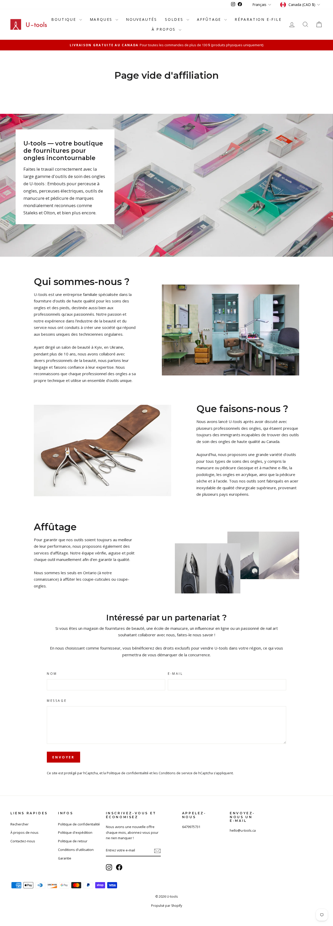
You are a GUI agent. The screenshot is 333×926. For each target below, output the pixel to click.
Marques (102, 19)
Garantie (64, 858)
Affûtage (210, 19)
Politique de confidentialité (128, 773)
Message (57, 700)
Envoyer (63, 757)
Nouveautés (141, 19)
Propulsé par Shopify (166, 905)
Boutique (64, 19)
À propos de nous (24, 832)
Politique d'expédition (75, 832)
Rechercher (19, 824)
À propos (164, 29)
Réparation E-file (258, 19)
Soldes (175, 19)
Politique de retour (72, 841)
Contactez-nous (22, 841)
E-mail (175, 673)
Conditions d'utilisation (76, 849)
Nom (52, 673)
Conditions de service (176, 773)
